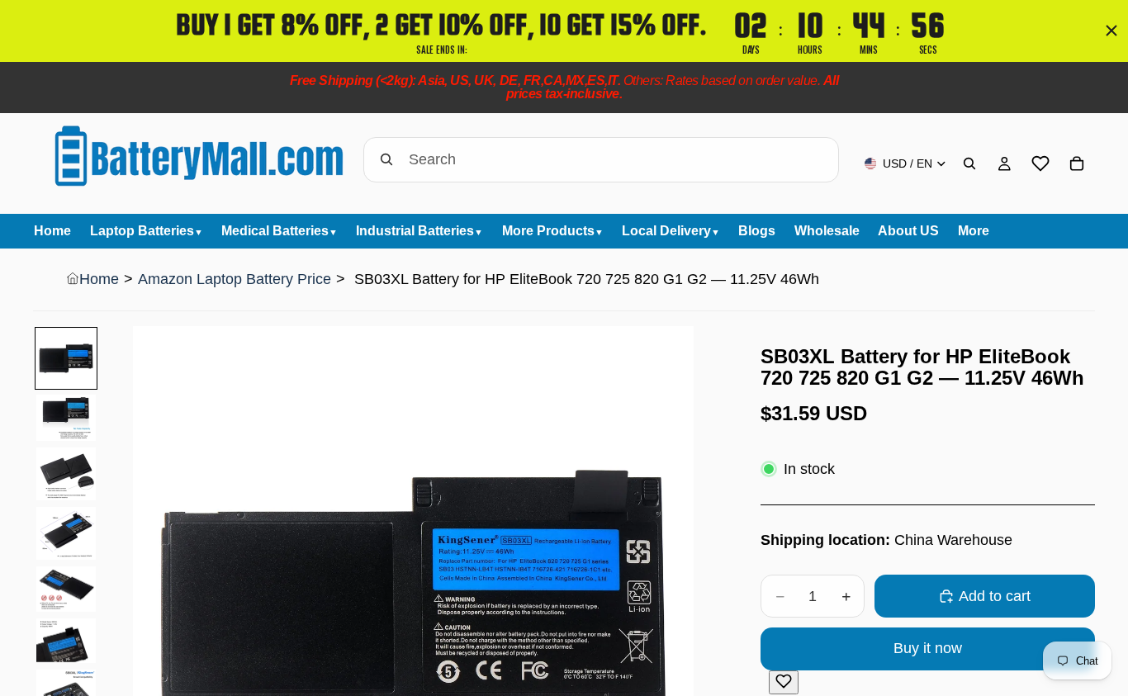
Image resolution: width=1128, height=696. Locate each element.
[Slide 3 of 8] (66, 473)
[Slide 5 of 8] (66, 589)
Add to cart (995, 596)
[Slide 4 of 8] (66, 533)
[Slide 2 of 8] (66, 417)
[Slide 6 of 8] (66, 641)
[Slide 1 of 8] (66, 358)
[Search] (969, 163)
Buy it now (927, 648)
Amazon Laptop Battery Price (234, 279)
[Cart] (1077, 163)
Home (99, 279)
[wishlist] (1040, 163)
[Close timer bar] (1111, 30)
